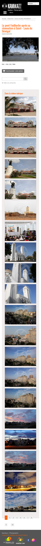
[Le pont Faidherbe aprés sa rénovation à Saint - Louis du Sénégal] (20, 49)
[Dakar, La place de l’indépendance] (20, 314)
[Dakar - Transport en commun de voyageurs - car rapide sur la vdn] (20, 502)
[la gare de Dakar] (20, 106)
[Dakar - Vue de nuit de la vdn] (20, 481)
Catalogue (10, 18)
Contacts (5, 535)
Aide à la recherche (10, 83)
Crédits (24, 535)
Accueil (4, 18)
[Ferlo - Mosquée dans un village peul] (20, 210)
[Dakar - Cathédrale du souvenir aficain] (20, 231)
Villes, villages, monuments (22, 18)
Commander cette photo (14, 71)
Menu (11, 12)
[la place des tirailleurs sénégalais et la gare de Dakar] (20, 169)
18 (12, 525)
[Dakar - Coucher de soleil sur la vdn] (20, 419)
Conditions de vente (15, 535)
